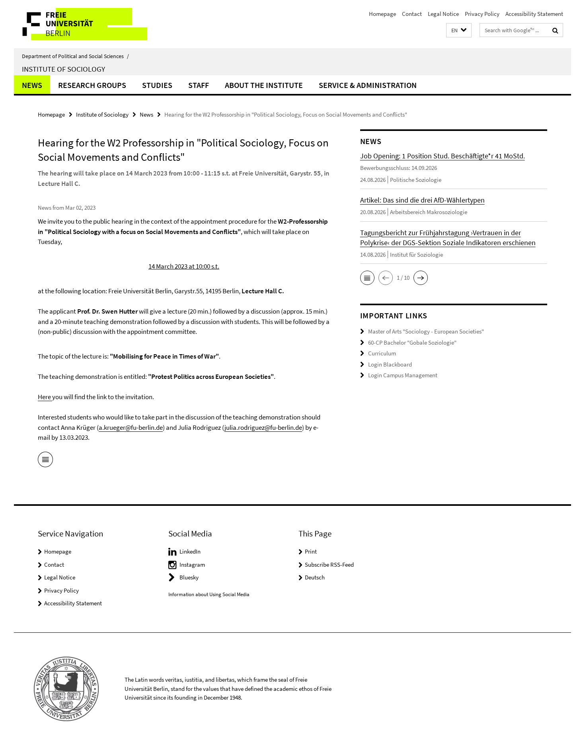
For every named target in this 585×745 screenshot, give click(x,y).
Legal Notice (443, 14)
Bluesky (189, 577)
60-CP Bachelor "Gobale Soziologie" (412, 342)
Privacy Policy (482, 14)
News (32, 85)
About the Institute (264, 85)
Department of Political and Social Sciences (75, 56)
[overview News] (45, 461)
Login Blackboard (390, 364)
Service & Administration (368, 85)
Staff (198, 85)
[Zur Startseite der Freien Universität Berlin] (80, 24)
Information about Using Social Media (209, 594)
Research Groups (92, 85)
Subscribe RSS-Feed (329, 564)
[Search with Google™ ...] (555, 30)
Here (45, 396)
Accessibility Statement (534, 14)
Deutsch (315, 577)
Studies (157, 85)
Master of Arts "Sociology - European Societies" (426, 331)
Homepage (382, 14)
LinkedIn (190, 551)
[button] (459, 30)
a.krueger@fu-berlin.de (131, 427)
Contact (412, 14)
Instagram (192, 564)
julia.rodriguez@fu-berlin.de (263, 427)
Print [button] (311, 551)
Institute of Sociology (63, 69)
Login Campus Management (402, 375)
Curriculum (382, 353)
